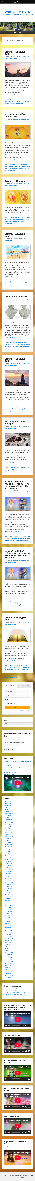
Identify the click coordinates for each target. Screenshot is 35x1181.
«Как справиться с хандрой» (15, 422)
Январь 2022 (8, 908)
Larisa (24, 56)
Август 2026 (8, 801)
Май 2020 (7, 946)
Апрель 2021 (8, 925)
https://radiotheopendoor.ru (11, 1147)
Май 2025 (7, 830)
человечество (14, 605)
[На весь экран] (29, 1025)
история (27, 536)
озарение (13, 344)
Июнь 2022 (8, 898)
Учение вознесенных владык (20, 101)
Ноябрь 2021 (8, 911)
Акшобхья (24, 164)
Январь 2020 (8, 954)
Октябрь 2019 (8, 960)
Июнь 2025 (8, 828)
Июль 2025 (8, 827)
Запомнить (11, 703)
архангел (27, 217)
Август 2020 (8, 940)
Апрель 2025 (8, 832)
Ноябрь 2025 (8, 819)
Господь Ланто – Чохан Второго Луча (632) (16, 994)
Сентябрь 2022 (9, 892)
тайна (15, 538)
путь (6, 471)
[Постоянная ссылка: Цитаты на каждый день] (18, 78)
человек (12, 540)
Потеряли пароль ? (25, 710)
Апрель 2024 (8, 855)
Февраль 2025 (9, 836)
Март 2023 (8, 881)
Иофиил (7, 219)
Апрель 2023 (8, 879)
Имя (5, 736)
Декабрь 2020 (8, 933)
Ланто (25, 99)
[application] (17, 1019)
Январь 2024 (8, 861)
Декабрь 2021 (8, 909)
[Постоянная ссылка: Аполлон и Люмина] (18, 320)
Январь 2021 (8, 931)
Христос (14, 409)
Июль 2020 (8, 942)
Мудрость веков (14, 467)
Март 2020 (8, 950)
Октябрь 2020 (8, 937)
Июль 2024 (8, 850)
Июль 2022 (8, 896)
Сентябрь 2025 (9, 823)
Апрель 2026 (8, 809)
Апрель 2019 (8, 971)
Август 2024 (8, 848)
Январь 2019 (8, 977)
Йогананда (8, 469)
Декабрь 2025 (8, 817)
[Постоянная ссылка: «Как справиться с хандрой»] (18, 448)
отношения (8, 284)
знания (26, 467)
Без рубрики (13, 407)
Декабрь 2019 (8, 956)
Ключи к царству (15, 217)
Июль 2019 (8, 965)
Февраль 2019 (9, 975)
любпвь (21, 282)
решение (18, 667)
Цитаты (12, 99)
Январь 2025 (8, 838)
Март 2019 (8, 973)
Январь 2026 (8, 815)
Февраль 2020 (9, 952)
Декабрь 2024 (8, 840)
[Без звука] (26, 1025)
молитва (24, 407)
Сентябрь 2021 (9, 915)
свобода (7, 346)
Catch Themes (25, 1177)
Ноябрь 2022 (8, 888)
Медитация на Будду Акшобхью (17, 115)
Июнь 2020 (8, 944)
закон (27, 601)
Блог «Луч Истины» (9, 774)
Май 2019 (7, 969)
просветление (25, 344)
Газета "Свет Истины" (10, 772)
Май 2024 (7, 854)
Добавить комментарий (16, 103)
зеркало (11, 166)
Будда (6, 166)
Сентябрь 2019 (9, 962)
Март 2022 (8, 904)
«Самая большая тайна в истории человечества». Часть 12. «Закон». (17, 554)
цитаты (7, 103)
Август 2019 (8, 963)
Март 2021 (8, 927)
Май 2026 (7, 807)
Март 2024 (8, 857)
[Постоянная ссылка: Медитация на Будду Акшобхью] (18, 140)
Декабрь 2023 (8, 863)
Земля (21, 99)
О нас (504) (8, 996)
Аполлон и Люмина (16, 296)
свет (10, 409)
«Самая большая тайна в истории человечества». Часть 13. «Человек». (17, 485)
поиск (19, 469)
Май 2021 (7, 923)
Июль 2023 (8, 873)
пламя (19, 344)
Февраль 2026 (9, 813)
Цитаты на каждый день (15, 52)
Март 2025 (8, 834)
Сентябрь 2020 (9, 938)
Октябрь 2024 (8, 844)
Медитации (13, 164)
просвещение (20, 219)
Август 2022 (8, 894)
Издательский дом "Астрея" (12, 768)
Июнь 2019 (8, 967)
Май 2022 (7, 900)
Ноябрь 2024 (8, 842)
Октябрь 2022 (8, 890)
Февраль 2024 (9, 859)
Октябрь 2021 (8, 913)
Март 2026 (8, 811)
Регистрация (24, 685)
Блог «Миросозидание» (11, 770)
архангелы (22, 665)
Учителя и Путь (17, 12)
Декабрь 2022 (8, 886)
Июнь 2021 (8, 921)
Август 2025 (8, 825)
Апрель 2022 (8, 902)
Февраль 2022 (9, 906)
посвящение (15, 284)
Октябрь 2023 (8, 867)
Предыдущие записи (9, 677)
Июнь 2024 (8, 852)
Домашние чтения (15, 536)
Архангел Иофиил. (15, 181)
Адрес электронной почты (14, 742)
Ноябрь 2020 (8, 935)
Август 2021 (8, 917)
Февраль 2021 (9, 929)
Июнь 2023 (8, 875)
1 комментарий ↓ (22, 285)
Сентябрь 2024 (9, 846)
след (10, 101)
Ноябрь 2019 (8, 958)
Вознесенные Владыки (16, 342)
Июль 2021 (8, 919)
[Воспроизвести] (6, 1025)
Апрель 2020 (8, 948)
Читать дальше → (10, 94)
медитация (17, 166)
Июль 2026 (8, 803)
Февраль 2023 (9, 882)
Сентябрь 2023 (9, 869)
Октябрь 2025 (8, 821)
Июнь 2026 (8, 805)
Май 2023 (7, 877)
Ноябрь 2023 (8, 865)
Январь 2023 (8, 884)
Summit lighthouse (9, 766)
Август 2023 (8, 871)
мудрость (24, 166)
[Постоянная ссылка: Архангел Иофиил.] (18, 205)
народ (10, 667)
